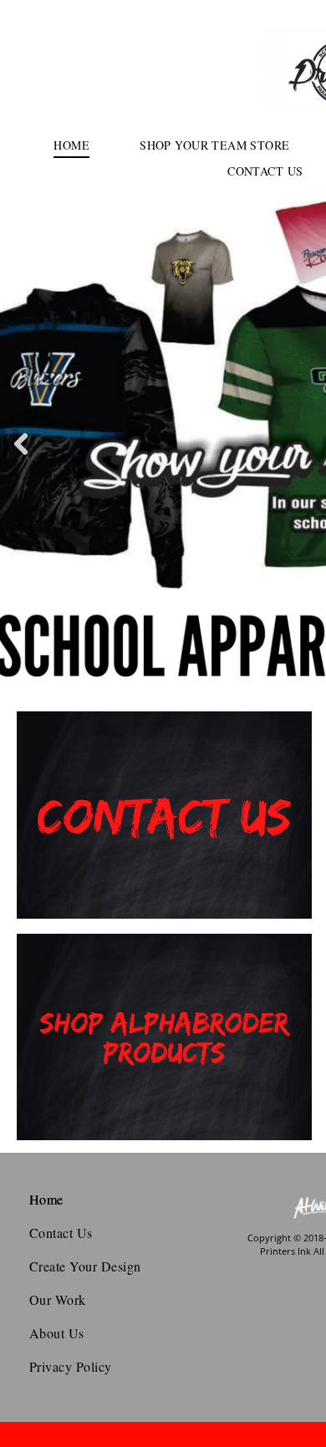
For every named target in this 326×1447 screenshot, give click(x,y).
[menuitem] (71, 145)
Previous (21, 455)
